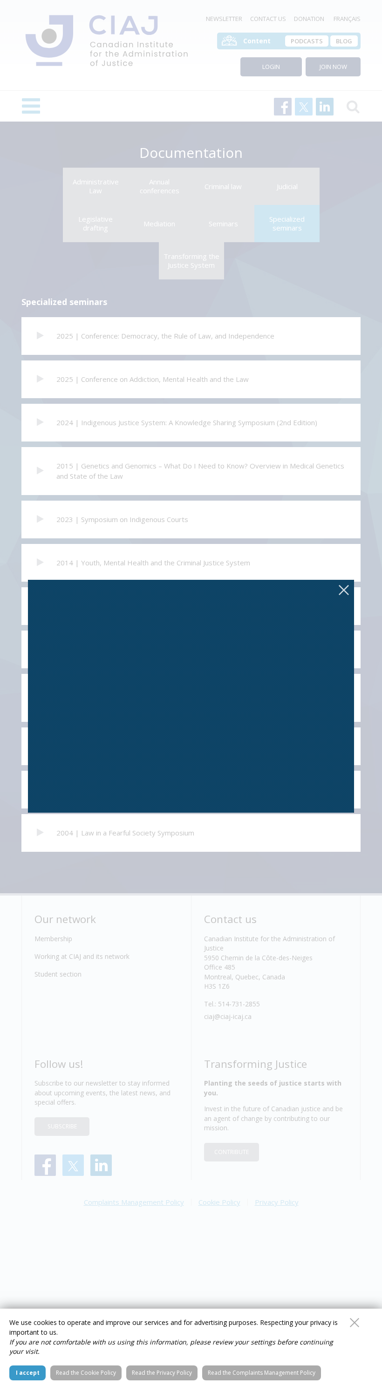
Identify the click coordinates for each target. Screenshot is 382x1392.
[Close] (344, 590)
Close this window (354, 1322)
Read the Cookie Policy (86, 1373)
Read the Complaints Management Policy (261, 1373)
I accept (28, 1373)
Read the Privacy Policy (162, 1373)
